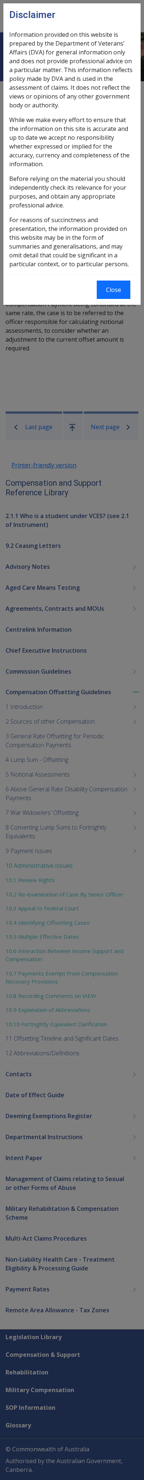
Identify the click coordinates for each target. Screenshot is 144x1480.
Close (113, 290)
